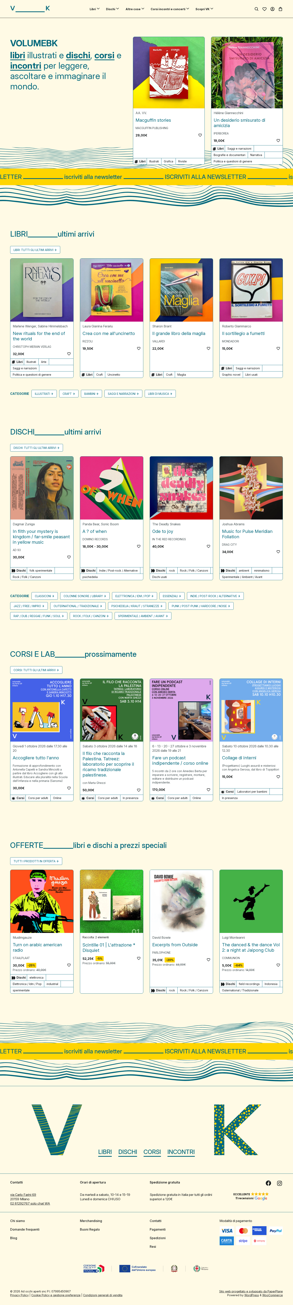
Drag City (229, 544)
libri (17, 55)
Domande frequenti (24, 1229)
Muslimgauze (22, 937)
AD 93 (17, 550)
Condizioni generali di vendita (102, 1295)
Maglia (181, 374)
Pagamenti (158, 1229)
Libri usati (251, 374)
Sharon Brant (161, 326)
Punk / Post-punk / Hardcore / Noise (199, 606)
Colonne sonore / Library (83, 596)
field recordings (249, 984)
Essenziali (170, 596)
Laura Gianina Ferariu (98, 326)
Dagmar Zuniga (24, 524)
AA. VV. (141, 113)
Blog (13, 1238)
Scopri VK (202, 9)
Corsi (152, 1151)
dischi (78, 55)
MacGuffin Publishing (152, 128)
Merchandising (91, 1221)
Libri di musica (158, 393)
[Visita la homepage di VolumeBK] (30, 9)
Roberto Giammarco (236, 326)
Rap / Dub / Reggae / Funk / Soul (37, 616)
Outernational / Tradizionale (76, 606)
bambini (89, 393)
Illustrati (154, 161)
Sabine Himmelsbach (53, 326)
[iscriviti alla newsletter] (146, 177)
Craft (99, 374)
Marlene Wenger (24, 326)
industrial (52, 984)
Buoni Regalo (90, 1229)
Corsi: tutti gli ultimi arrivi (35, 670)
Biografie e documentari (229, 155)
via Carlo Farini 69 (23, 1195)
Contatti (155, 1221)
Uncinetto (114, 374)
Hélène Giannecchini (228, 113)
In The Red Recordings (169, 539)
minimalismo (261, 570)
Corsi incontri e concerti (168, 9)
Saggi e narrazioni (239, 148)
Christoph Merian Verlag (32, 346)
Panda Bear (91, 524)
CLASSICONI (43, 596)
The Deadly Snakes (166, 524)
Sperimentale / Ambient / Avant (242, 577)
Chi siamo (17, 1221)
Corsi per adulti (38, 798)
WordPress (251, 1295)
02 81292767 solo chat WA (30, 1203)
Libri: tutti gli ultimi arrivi (33, 250)
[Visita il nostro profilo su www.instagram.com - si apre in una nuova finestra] (279, 1183)
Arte (43, 362)
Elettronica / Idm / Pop (132, 596)
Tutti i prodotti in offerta (34, 861)
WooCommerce (272, 1295)
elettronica (36, 977)
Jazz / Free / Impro (27, 606)
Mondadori (230, 341)
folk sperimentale (40, 570)
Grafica (168, 161)
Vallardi (158, 341)
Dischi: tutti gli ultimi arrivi (35, 447)
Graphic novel (231, 374)
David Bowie (161, 937)
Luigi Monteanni (233, 937)
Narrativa (256, 155)
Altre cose (133, 9)
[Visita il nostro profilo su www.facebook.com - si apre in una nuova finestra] (268, 1183)
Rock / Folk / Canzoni (27, 577)
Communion (231, 958)
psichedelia (90, 577)
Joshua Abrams (233, 524)
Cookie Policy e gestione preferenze (56, 1295)
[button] (200, 135)
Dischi (110, 9)
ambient (244, 570)
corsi (104, 55)
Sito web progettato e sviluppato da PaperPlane (251, 1291)
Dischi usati (159, 577)
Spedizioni (158, 1238)
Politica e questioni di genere (233, 161)
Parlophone (161, 952)
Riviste (182, 161)
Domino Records (95, 539)
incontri (25, 65)
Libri (93, 9)
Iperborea (221, 133)
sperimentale (21, 990)
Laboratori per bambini (252, 791)
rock (172, 570)
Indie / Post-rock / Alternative (118, 570)
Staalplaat (21, 958)
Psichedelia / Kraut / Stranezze (135, 606)
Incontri (181, 1151)
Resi (153, 1247)
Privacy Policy (19, 1295)
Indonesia (271, 984)
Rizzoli (88, 341)
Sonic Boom (110, 524)
